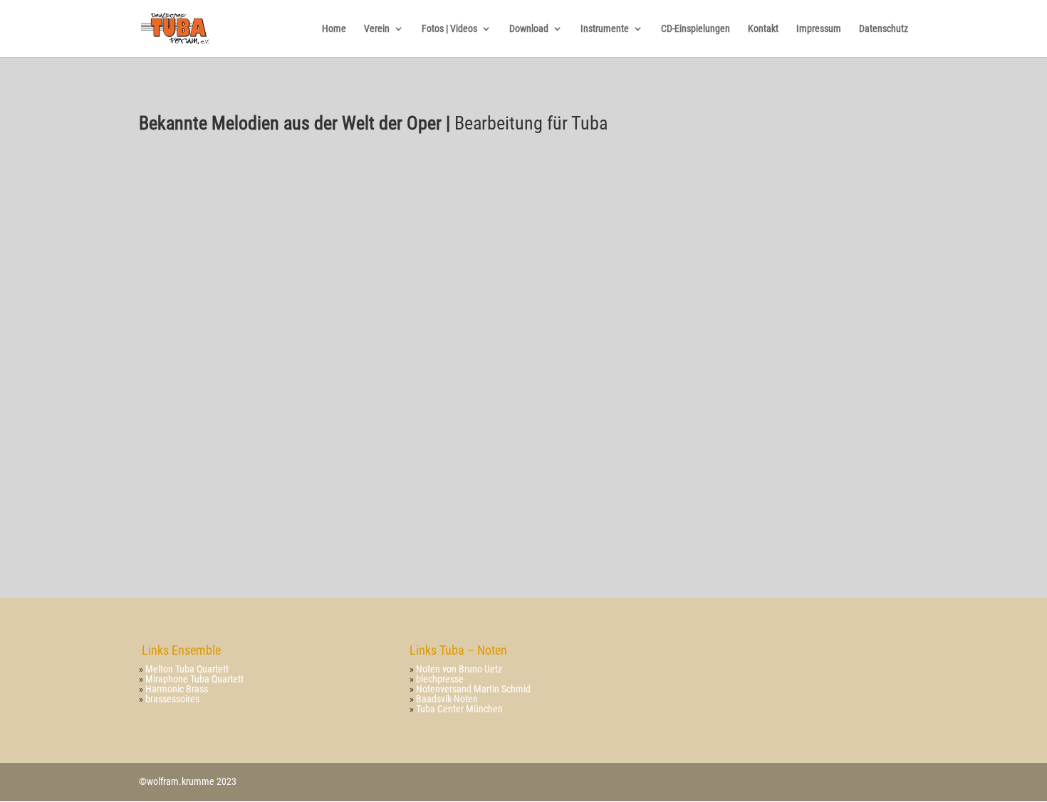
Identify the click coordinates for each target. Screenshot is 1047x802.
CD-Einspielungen (695, 28)
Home (334, 28)
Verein (377, 28)
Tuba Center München (459, 708)
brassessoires (172, 699)
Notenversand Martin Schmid (473, 689)
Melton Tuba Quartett (187, 669)
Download (528, 28)
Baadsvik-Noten (446, 699)
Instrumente (604, 28)
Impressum (818, 28)
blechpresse (440, 679)
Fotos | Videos (449, 28)
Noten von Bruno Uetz (459, 669)
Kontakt (763, 28)
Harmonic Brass (175, 689)
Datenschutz (883, 28)
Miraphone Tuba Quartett (193, 679)
